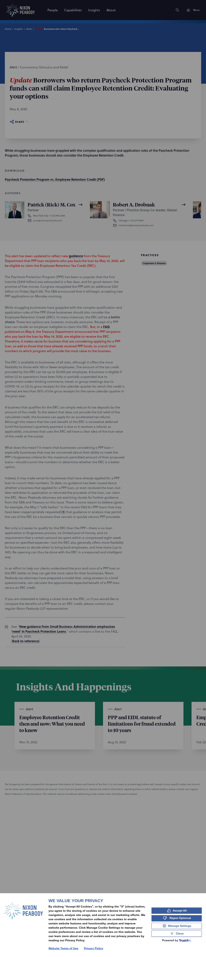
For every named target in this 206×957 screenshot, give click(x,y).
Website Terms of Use (63, 948)
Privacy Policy (93, 948)
